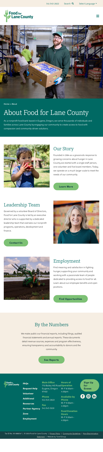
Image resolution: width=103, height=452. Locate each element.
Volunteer (28, 393)
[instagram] (88, 396)
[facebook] (82, 396)
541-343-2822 (48, 399)
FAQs (25, 383)
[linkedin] (94, 396)
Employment (30, 418)
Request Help (30, 388)
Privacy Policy (55, 433)
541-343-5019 (48, 408)
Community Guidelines (72, 433)
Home (6, 104)
